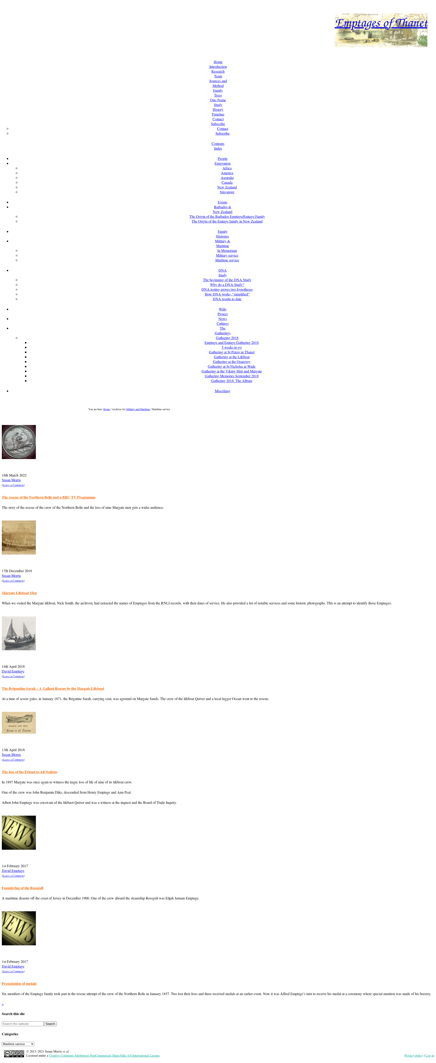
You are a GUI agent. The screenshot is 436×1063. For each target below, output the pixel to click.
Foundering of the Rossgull (22, 887)
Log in (430, 1055)
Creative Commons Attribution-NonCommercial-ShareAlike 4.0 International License (104, 1055)
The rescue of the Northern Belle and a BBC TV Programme (49, 497)
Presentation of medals (19, 983)
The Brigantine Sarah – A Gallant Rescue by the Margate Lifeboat (53, 688)
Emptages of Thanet (381, 21)
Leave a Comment (13, 485)
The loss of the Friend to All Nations (29, 771)
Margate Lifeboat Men (19, 592)
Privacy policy (413, 1055)
